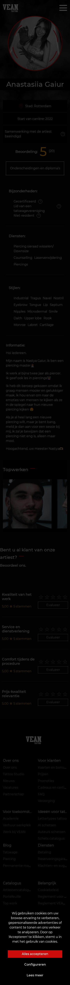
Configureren (35, 964)
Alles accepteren (35, 954)
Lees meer (35, 975)
